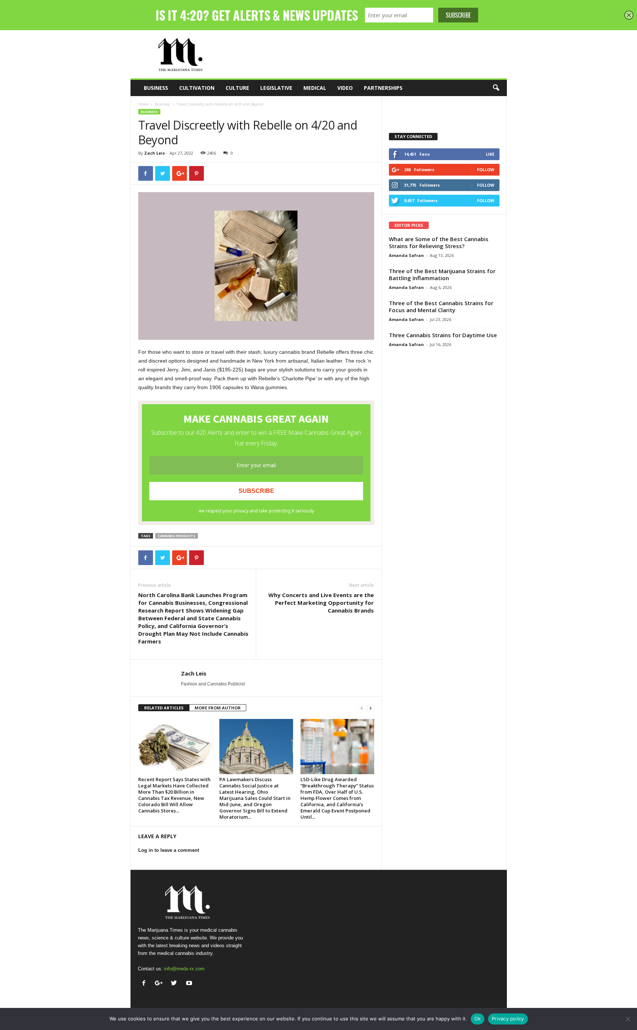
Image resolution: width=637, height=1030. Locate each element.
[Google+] (160, 984)
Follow (485, 169)
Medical (314, 87)
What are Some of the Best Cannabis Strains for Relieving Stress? (438, 242)
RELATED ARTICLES (164, 707)
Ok (477, 1019)
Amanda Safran (406, 255)
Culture (237, 87)
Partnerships (383, 87)
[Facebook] (145, 984)
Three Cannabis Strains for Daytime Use (443, 335)
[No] (627, 1019)
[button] (496, 88)
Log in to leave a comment (168, 850)
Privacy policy (508, 1019)
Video (345, 87)
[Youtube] (190, 984)
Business (156, 87)
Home (143, 104)
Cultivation (197, 87)
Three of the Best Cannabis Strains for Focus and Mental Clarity (441, 306)
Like (490, 154)
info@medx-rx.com (184, 968)
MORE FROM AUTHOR (218, 707)
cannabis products (176, 535)
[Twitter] (175, 984)
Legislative (276, 87)
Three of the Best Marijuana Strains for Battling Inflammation (442, 274)
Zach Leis (154, 153)
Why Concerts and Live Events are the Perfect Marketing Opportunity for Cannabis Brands (321, 602)
